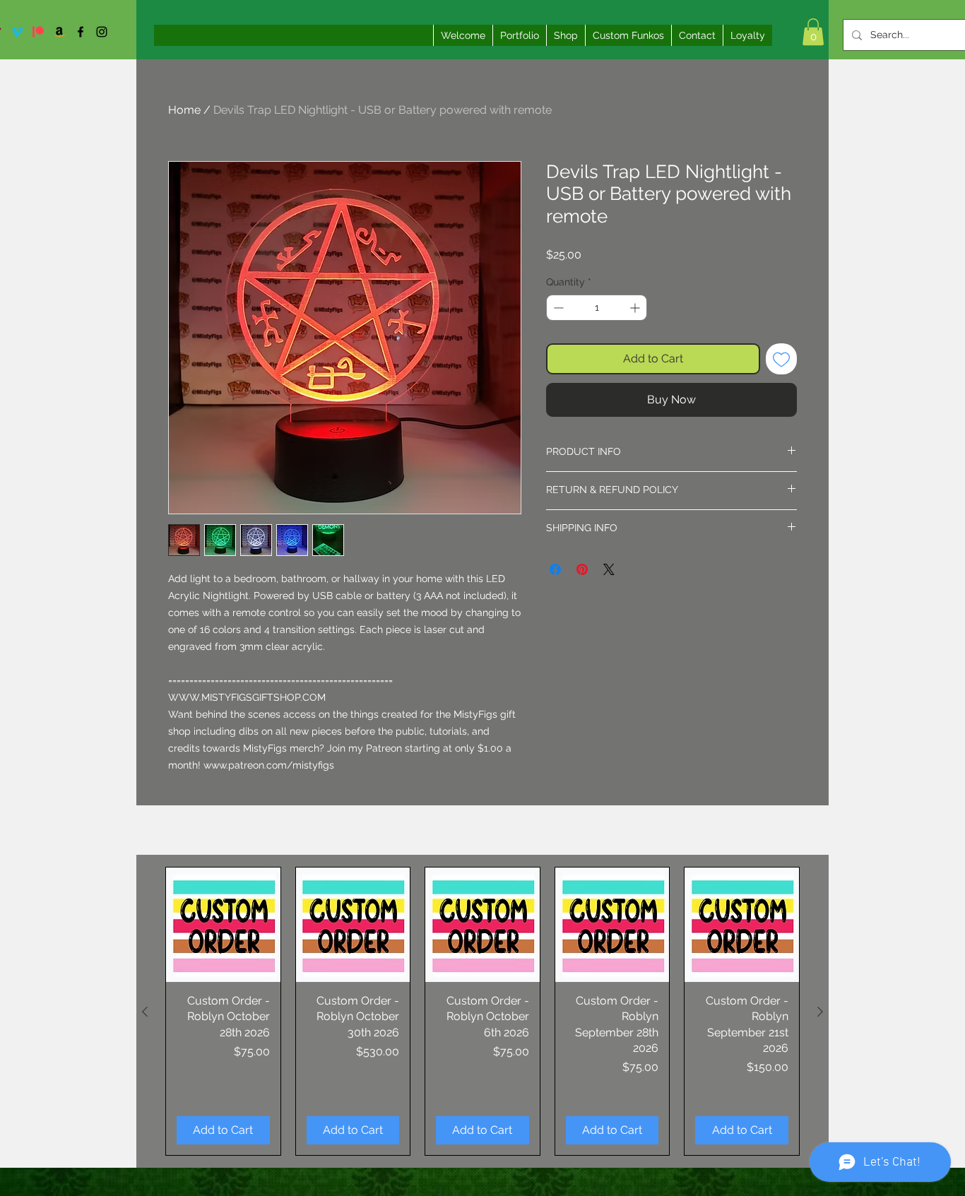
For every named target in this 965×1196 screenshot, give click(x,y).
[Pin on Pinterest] (582, 569)
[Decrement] (557, 307)
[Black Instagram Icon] (102, 32)
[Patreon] (38, 32)
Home (184, 110)
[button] (813, 31)
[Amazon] (59, 32)
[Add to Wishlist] (781, 358)
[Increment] (636, 307)
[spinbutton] (596, 307)
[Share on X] (608, 569)
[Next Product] (820, 1011)
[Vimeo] (17, 32)
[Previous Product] (144, 1011)
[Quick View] (223, 925)
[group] (482, 1011)
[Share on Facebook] (555, 569)
